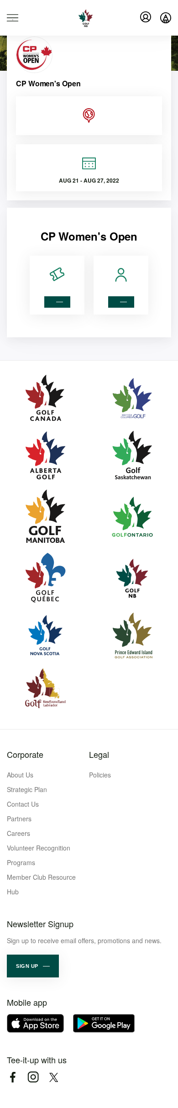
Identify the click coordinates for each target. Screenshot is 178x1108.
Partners (19, 818)
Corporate (25, 754)
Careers (18, 833)
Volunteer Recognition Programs (38, 855)
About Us (20, 774)
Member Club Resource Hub (41, 884)
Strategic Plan (27, 789)
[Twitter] (53, 1077)
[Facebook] (12, 1077)
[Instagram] (33, 1077)
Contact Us (23, 804)
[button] (33, 966)
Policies (100, 774)
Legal (99, 754)
